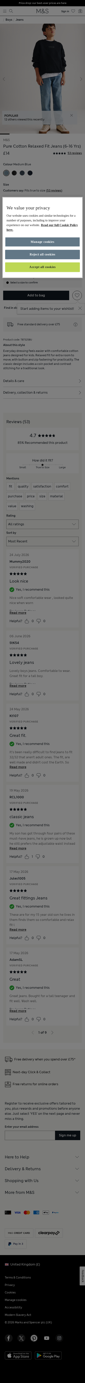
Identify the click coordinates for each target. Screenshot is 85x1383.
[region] (42, 237)
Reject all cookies (42, 254)
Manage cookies (42, 241)
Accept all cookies (42, 267)
